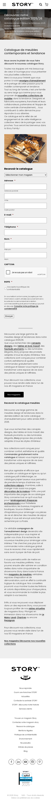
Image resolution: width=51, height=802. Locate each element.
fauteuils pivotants (14, 349)
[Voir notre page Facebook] (11, 762)
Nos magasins (14, 394)
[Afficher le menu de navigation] (4, 4)
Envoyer (9, 316)
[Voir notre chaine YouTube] (25, 762)
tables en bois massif (29, 346)
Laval (13, 617)
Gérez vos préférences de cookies (25, 798)
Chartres (21, 617)
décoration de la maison (17, 491)
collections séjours (14, 485)
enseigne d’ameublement (32, 80)
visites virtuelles (37, 608)
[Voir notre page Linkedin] (18, 762)
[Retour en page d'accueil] (22, 4)
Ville (6, 200)
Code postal (9, 210)
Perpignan (9, 620)
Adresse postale (11, 191)
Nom (6, 259)
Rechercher (40, 4)
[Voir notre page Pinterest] (39, 762)
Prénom (7, 249)
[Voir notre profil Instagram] (32, 762)
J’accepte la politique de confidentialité (18, 288)
